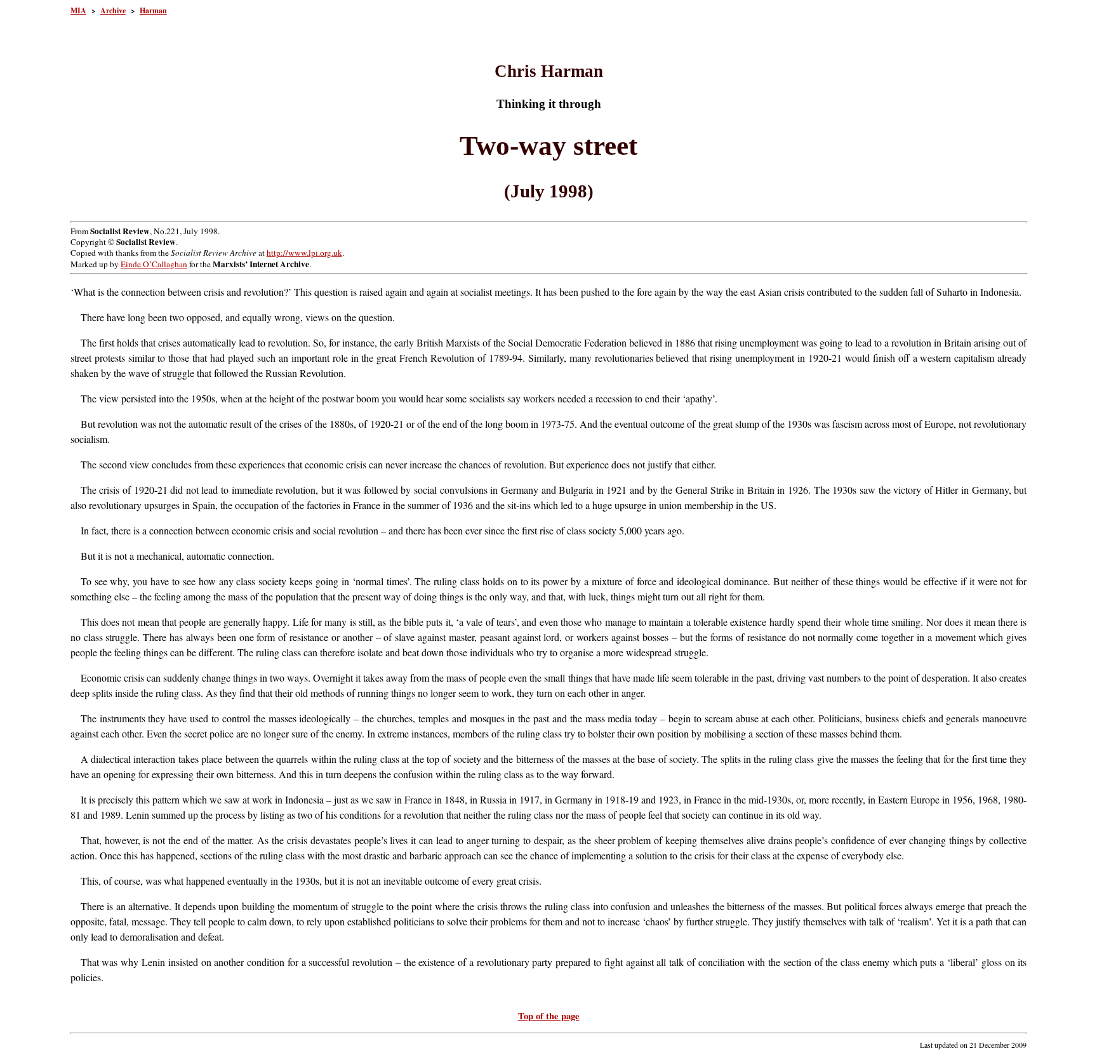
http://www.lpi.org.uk (304, 252)
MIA (78, 10)
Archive (113, 10)
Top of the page (549, 1015)
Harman (153, 10)
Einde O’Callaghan (154, 264)
